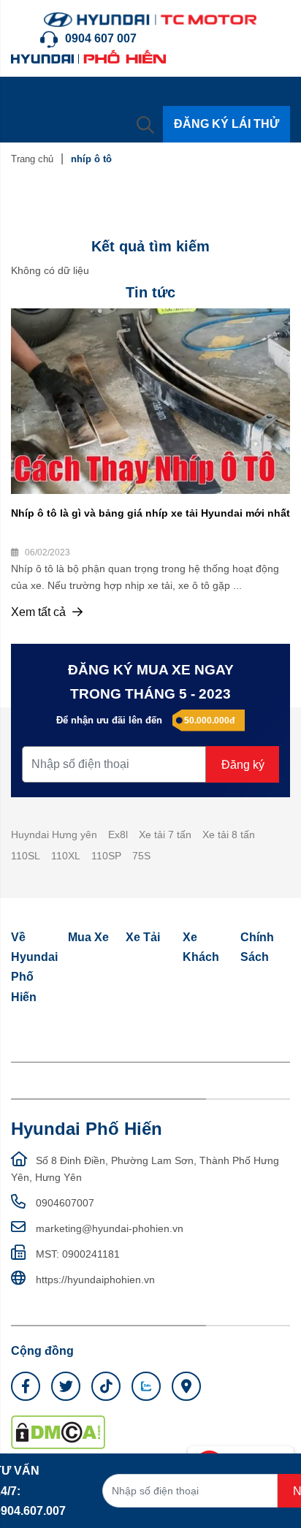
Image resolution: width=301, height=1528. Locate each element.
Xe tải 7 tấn (165, 834)
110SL (25, 856)
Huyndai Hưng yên (54, 834)
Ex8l (118, 834)
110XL (65, 856)
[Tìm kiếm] (145, 124)
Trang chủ (32, 158)
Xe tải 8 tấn (228, 834)
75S (141, 856)
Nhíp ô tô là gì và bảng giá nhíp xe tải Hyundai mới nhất (150, 513)
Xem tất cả (40, 612)
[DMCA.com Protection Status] (58, 1431)
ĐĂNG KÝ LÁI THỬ (226, 124)
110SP (106, 856)
